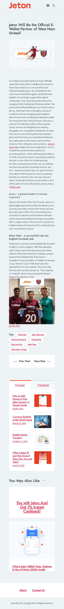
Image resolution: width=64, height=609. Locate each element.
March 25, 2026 (19, 423)
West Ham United (18, 349)
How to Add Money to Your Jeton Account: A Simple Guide (21, 400)
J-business (22, 334)
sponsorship (16, 344)
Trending (43, 385)
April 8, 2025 (18, 408)
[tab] (20, 385)
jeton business (38, 334)
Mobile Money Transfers (20, 436)
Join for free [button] (14, 325)
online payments (18, 339)
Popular (20, 385)
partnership (36, 339)
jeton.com (15, 187)
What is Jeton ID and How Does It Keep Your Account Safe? (22, 457)
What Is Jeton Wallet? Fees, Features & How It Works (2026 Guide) (32, 568)
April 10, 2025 (18, 465)
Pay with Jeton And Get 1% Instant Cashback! (32, 507)
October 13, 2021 (20, 441)
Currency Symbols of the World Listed (22, 418)
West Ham (32, 344)
